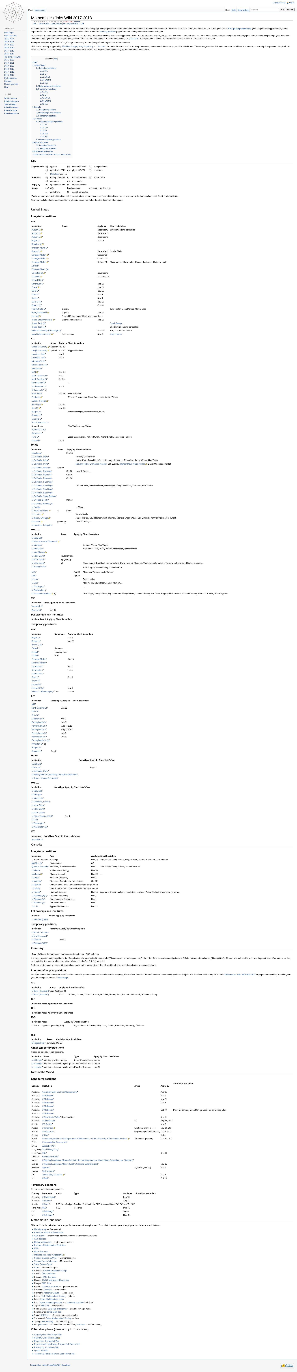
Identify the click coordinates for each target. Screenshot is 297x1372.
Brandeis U (36, 244)
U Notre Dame (38, 556)
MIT (33, 704)
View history (243, 10)
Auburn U (36, 230)
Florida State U (38, 309)
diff (34, 24)
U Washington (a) (39, 827)
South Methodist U (40, 422)
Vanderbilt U (37, 606)
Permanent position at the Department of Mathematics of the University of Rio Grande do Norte (84, 1138)
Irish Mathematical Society (53, 1296)
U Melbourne (47, 1095)
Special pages (10, 104)
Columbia (36, 276)
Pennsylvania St (39, 722)
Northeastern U (38, 383)
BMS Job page (49, 1277)
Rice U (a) (36, 404)
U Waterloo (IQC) (39, 895)
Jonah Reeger (116, 323)
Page (30, 10)
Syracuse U (37, 433)
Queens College (39, 401)
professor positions (75, 1302)
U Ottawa (36, 885)
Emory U (35, 681)
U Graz (45, 1135)
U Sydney (46, 1201)
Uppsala (45, 1167)
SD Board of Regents (57, 1309)
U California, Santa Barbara (44, 496)
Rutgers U (36, 411)
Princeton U (37, 744)
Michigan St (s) (38, 361)
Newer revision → (73, 24)
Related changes (11, 101)
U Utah (35, 579)
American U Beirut (50, 1156)
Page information (11, 113)
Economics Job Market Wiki (46, 1341)
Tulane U (36, 440)
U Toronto (36, 892)
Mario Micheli (139, 464)
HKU (44, 1153)
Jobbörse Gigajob (51, 1293)
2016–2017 (9, 54)
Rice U (35, 408)
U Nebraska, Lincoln (41, 802)
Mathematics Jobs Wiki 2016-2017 (240, 975)
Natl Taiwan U (48, 1171)
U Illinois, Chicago (40, 518)
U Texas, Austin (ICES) (42, 816)
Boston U (36, 251)
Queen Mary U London (52, 1174)
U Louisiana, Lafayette (42, 525)
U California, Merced (41, 467)
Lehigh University (39, 347)
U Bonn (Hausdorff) (40, 991)
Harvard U (36, 684)
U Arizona (36, 767)
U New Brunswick (39, 936)
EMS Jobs (46, 1283)
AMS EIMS (39, 1236)
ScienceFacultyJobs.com (45, 1261)
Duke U (35, 291)
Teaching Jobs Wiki (12, 57)
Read (227, 10)
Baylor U (35, 240)
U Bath (45, 1178)
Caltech (35, 266)
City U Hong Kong (50, 1149)
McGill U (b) (37, 863)
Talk (71, 22)
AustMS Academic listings (55, 1270)
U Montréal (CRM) (40, 919)
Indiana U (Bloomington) (42, 691)
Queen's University (40, 867)
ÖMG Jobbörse (48, 1274)
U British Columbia (40, 932)
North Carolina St (39, 375)
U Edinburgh (47, 1211)
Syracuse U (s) (38, 429)
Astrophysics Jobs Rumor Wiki (48, 1335)
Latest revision (56, 24)
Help (6, 87)
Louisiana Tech (38, 354)
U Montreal (36, 881)
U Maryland (37, 538)
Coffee (65, 22)
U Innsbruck (47, 1128)
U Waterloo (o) (38, 899)
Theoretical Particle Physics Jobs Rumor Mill (54, 1354)
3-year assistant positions (50, 1302)
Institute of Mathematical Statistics (50, 1245)
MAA (36, 1248)
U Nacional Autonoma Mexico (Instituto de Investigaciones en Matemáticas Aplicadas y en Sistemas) (87, 1160)
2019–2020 (9, 45)
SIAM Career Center (43, 1264)
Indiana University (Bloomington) (46, 330)
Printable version (11, 107)
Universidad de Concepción (54, 1142)
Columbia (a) (37, 273)
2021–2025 (9, 39)
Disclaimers (66, 1365)
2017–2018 (9, 51)
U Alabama (36, 453)
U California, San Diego (42, 482)
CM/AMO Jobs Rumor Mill (46, 1338)
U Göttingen (37, 1060)
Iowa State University (41, 334)
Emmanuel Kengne (98, 464)
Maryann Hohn (81, 464)
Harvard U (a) (37, 688)
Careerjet (48, 1290)
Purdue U (36, 397)
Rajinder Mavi (125, 464)
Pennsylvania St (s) (40, 740)
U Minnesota (37, 548)
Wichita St (36, 610)
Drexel (34, 287)
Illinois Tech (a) (38, 323)
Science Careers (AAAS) (45, 1258)
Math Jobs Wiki (10, 36)
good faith (133, 38)
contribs (77, 22)
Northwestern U (38, 386)
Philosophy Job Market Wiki (46, 1347)
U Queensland (48, 1120)
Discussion (40, 10)
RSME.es (45, 1315)
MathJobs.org (40, 1229)
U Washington (38, 586)
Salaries (7, 81)
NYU (34, 372)
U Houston (36, 514)
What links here (10, 98)
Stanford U (36, 415)
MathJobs (54, 174)
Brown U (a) (37, 645)
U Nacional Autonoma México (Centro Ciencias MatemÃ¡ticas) (70, 1164)
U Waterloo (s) (38, 903)
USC (34, 572)
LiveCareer (81, 1324)
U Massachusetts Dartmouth (44, 541)
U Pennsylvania (39, 566)
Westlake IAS (48, 1146)
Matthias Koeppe (69, 46)
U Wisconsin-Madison (41, 593)
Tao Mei (101, 46)
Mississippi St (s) (39, 365)
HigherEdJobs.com (42, 1242)
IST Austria (47, 1124)
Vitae (36, 1267)
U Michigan (37, 545)
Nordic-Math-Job (53, 1312)
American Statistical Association (48, 1232)
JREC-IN (45, 1305)
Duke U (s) (36, 302)
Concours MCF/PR (50, 1286)
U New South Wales (51, 1117)
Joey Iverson (116, 334)
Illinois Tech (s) (38, 327)
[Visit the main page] (13, 12)
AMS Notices (40, 1239)
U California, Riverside (42, 471)
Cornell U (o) (37, 280)
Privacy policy (35, 1365)
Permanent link (10, 110)
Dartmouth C (37, 284)
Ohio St (35, 711)
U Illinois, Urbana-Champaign (45, 778)
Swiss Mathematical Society (58, 1318)
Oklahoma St (37, 390)
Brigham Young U (39, 248)
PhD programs (10, 78)
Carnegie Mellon (39, 255)
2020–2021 (9, 42)
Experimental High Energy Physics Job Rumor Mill (57, 1344)
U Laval (35, 877)
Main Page (63, 977)
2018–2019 (9, 48)
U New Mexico (38, 552)
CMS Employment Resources (55, 1280)
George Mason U (39, 312)
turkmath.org (47, 1321)
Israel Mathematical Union (52, 1299)
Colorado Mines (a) (40, 269)
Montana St (37, 368)
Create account (279, 3)
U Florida (36, 507)
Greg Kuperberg (86, 46)
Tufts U (35, 437)
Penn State (37, 393)
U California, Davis (40, 457)
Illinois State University (42, 320)
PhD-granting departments (240, 28)
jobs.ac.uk (42, 1324)
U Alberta (36, 870)
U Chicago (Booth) (40, 500)
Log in (292, 3)
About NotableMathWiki (51, 1365)
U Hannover (37, 1063)
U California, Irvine (40, 460)
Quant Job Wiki (41, 1350)
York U (35, 906)
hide (55, 59)
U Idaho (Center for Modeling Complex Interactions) (54, 774)
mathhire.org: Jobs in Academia (48, 1255)
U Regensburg (38, 1043)
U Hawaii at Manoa (40, 511)
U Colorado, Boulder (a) (42, 503)
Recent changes (11, 84)
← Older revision (43, 24)
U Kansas (36, 521)
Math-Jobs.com (41, 1251)
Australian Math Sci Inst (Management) (59, 1092)
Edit (234, 10)
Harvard (35, 316)
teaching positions (107, 31)
